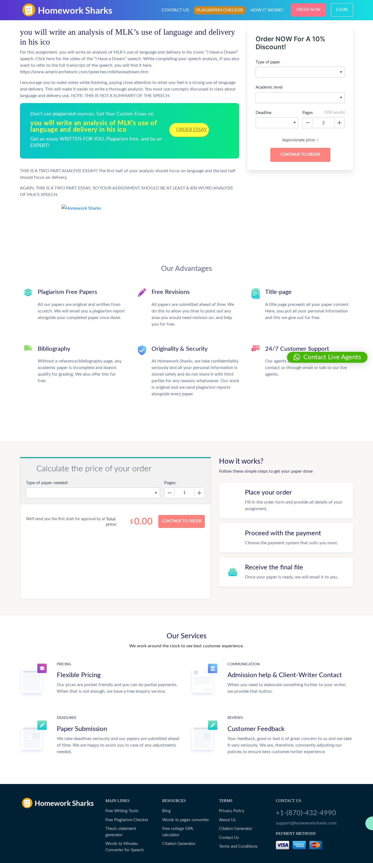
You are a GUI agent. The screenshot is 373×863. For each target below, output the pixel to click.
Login (342, 10)
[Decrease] (308, 123)
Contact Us (229, 838)
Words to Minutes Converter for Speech (124, 847)
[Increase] (339, 123)
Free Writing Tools (121, 811)
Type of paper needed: (47, 483)
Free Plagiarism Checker (126, 820)
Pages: (170, 483)
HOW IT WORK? (266, 10)
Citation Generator (179, 844)
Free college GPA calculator (177, 832)
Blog (166, 811)
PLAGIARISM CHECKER (219, 10)
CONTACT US (175, 10)
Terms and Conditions (238, 846)
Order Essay (191, 129)
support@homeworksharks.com (306, 823)
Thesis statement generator (120, 832)
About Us (227, 820)
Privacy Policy (231, 811)
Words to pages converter (185, 820)
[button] (327, 357)
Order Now (308, 10)
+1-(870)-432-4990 (306, 813)
